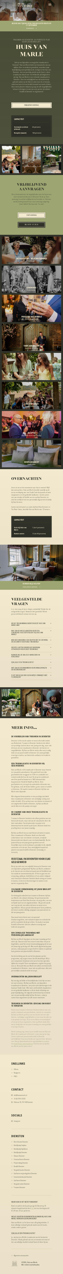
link (32, 1208)
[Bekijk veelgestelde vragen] (31, 1076)
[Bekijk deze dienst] (31, 1142)
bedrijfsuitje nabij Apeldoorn (23, 1043)
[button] (50, 4)
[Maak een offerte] (31, 1069)
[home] (22, 4)
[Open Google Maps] (31, 1073)
